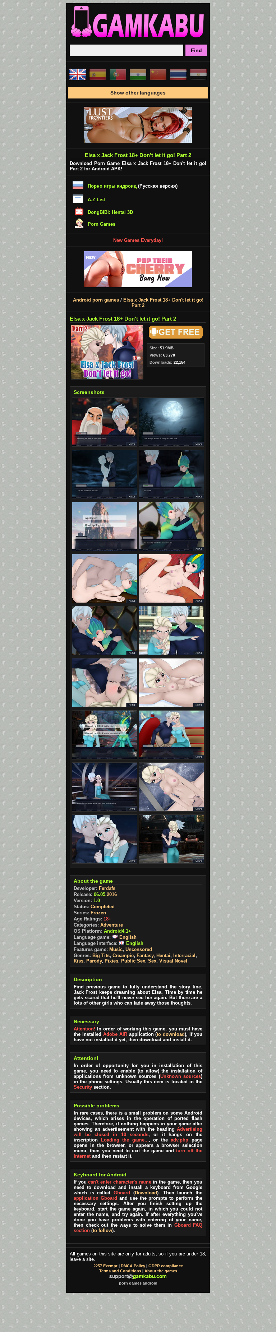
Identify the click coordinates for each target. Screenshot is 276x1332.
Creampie (123, 955)
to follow (102, 1230)
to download (171, 1034)
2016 (112, 894)
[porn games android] (138, 38)
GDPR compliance (165, 1266)
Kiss (78, 961)
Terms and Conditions (120, 1271)
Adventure (111, 925)
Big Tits (101, 955)
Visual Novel (173, 961)
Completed (103, 906)
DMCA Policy (133, 1266)
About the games (160, 1271)
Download (146, 1192)
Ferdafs (107, 888)
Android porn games (96, 300)
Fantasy (145, 955)
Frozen (98, 912)
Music (116, 949)
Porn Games (101, 224)
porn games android (138, 1283)
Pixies (111, 961)
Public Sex (133, 961)
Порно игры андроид (112, 186)
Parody (94, 961)
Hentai (163, 955)
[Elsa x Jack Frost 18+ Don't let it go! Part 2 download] (174, 337)
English (127, 937)
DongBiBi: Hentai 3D (110, 212)
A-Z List (96, 199)
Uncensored (138, 949)
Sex (152, 961)
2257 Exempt (105, 1266)
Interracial (184, 955)
